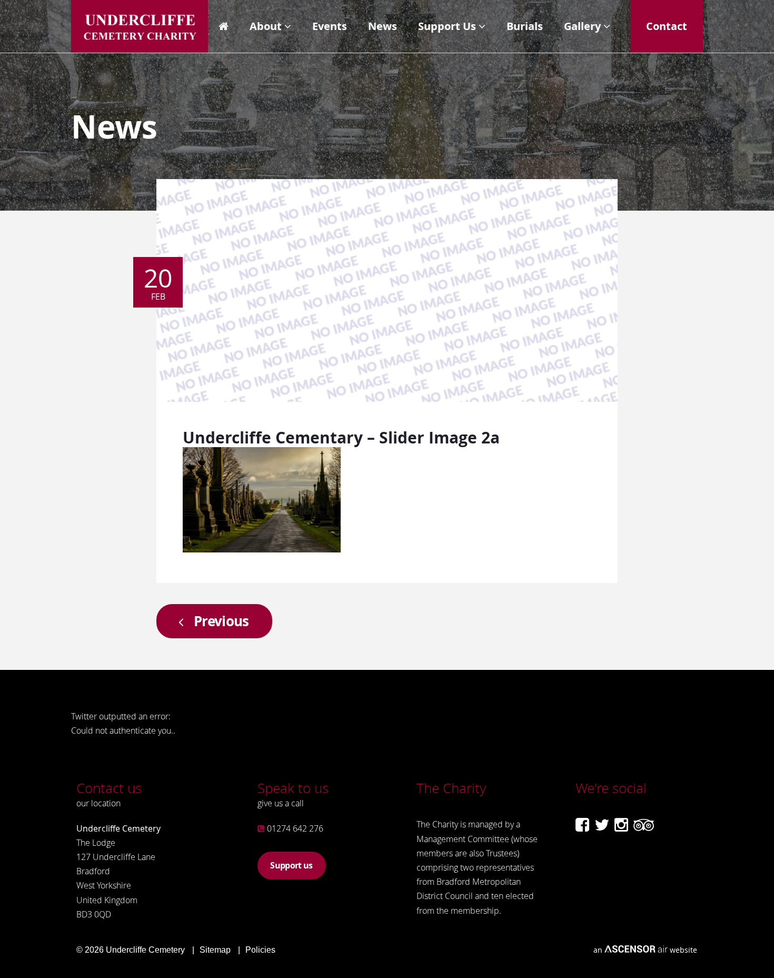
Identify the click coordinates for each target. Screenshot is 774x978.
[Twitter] (601, 824)
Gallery (582, 26)
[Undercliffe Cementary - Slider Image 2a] (262, 549)
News (382, 26)
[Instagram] (621, 824)
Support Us (447, 26)
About (266, 26)
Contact (666, 26)
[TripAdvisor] (643, 824)
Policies (260, 949)
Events (329, 26)
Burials (525, 26)
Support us (291, 865)
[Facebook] (582, 824)
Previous (221, 620)
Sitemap (215, 949)
